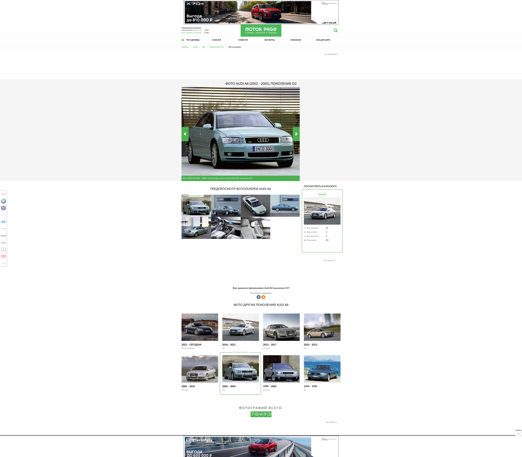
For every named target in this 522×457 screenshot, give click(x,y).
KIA (2, 235)
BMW (2, 201)
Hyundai (2, 221)
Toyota (2, 256)
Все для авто (323, 40)
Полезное (295, 40)
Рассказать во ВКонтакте (259, 297)
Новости (243, 40)
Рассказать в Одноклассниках (263, 297)
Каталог (216, 40)
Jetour (2, 228)
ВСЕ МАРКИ (3, 262)
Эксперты (269, 40)
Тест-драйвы (193, 40)
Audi (2, 194)
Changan (2, 208)
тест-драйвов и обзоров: (191, 33)
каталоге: (198, 30)
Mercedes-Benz (2, 249)
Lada (2, 242)
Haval (2, 214)
